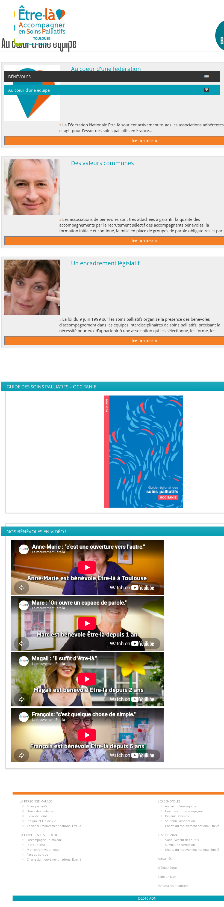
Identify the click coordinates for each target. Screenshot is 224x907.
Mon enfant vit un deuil (43, 849)
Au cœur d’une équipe (180, 806)
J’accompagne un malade (44, 840)
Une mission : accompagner (184, 811)
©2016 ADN (147, 898)
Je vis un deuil (36, 845)
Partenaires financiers (173, 886)
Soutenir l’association (180, 821)
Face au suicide (37, 854)
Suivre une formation (180, 845)
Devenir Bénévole (177, 816)
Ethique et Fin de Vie (41, 821)
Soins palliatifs (37, 806)
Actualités (165, 859)
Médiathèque (167, 868)
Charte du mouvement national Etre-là (54, 826)
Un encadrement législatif (105, 263)
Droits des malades (40, 811)
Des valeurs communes (102, 163)
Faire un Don (167, 877)
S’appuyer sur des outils (182, 840)
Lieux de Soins (37, 816)
